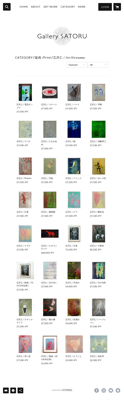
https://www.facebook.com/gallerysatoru (96, 390)
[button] (105, 7)
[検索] (7, 7)
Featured (73, 64)
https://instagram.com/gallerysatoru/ (103, 390)
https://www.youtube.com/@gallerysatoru (111, 390)
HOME (24, 6)
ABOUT (36, 6)
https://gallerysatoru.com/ (118, 390)
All (91, 64)
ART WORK (51, 6)
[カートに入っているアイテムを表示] (117, 7)
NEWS (81, 6)
